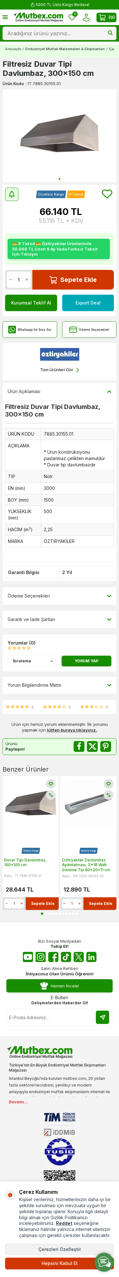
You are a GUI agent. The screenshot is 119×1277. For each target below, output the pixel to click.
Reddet (64, 1223)
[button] (59, 179)
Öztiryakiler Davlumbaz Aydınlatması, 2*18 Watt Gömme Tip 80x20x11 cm (86, 865)
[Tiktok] (66, 957)
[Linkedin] (91, 957)
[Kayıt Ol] (102, 1017)
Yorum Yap (86, 661)
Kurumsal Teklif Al (31, 302)
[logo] (38, 17)
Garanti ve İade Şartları (31, 619)
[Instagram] (41, 957)
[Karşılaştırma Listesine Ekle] (51, 795)
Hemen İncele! (65, 985)
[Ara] (110, 33)
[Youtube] (28, 957)
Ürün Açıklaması (24, 391)
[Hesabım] (86, 17)
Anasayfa (13, 49)
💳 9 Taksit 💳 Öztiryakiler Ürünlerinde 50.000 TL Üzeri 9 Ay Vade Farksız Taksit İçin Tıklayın (54, 249)
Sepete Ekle (78, 280)
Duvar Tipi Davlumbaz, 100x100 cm (25, 862)
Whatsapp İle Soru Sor (34, 329)
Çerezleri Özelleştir (59, 1249)
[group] (59, 135)
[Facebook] (53, 957)
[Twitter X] (79, 957)
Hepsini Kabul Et (60, 1263)
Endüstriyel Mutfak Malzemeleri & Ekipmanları (65, 49)
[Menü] (5, 17)
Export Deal (88, 302)
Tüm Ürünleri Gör (56, 369)
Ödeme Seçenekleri (94, 329)
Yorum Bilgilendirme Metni (34, 685)
